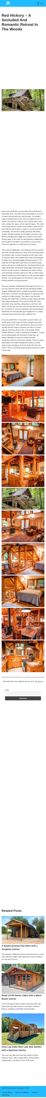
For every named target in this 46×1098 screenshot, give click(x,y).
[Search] (42, 3)
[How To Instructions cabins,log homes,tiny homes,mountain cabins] (8, 3)
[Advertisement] (23, 65)
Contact (34, 1092)
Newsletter (6, 1095)
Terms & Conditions (22, 1092)
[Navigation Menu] (38, 3)
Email (7, 690)
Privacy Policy (7, 1092)
